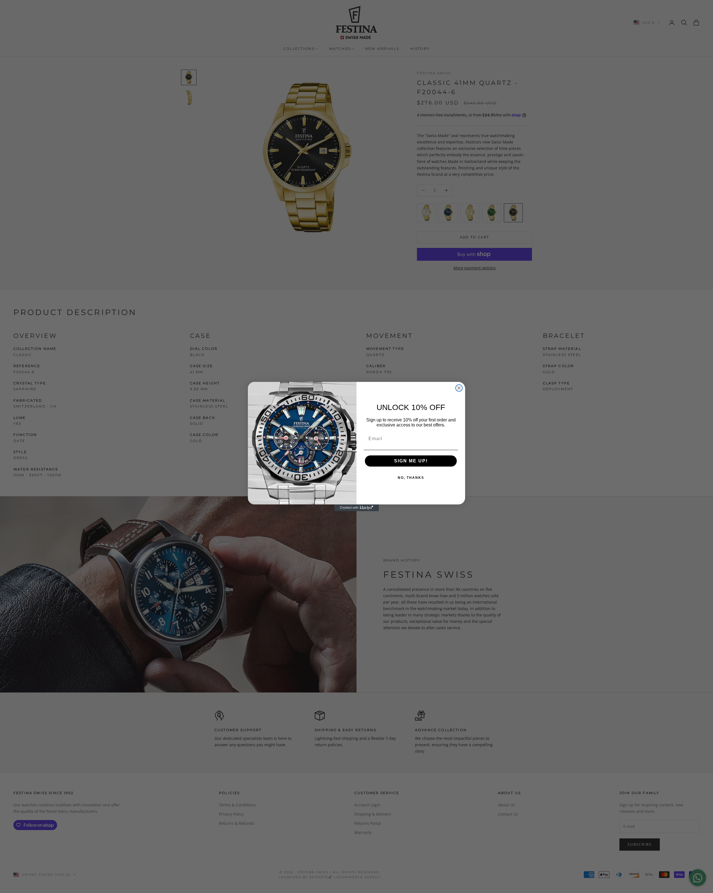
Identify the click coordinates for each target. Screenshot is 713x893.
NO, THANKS (411, 478)
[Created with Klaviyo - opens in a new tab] (356, 507)
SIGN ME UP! (411, 460)
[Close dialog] (459, 388)
